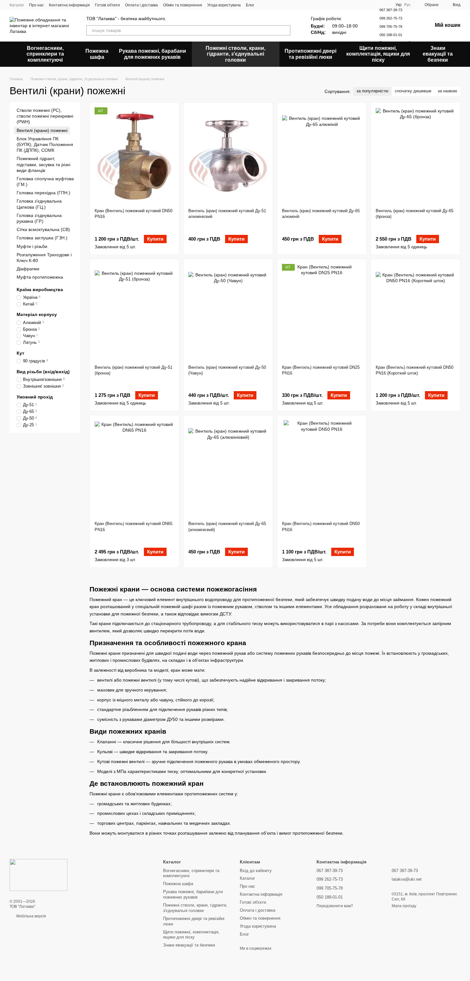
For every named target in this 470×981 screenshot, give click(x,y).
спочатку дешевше (413, 91)
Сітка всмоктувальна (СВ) (43, 229)
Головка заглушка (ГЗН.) (42, 237)
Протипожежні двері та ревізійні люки (310, 53)
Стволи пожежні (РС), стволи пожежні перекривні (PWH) (45, 116)
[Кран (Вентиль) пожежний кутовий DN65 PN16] (134, 468)
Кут (20, 353)
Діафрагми (28, 268)
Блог (250, 5)
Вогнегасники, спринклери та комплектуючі (45, 54)
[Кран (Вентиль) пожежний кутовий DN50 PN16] (134, 155)
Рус (407, 5)
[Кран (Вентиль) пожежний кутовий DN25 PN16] (322, 312)
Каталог (17, 5)
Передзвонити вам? (335, 906)
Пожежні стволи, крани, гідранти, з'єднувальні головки (235, 54)
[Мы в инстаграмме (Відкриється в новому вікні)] (270, 4)
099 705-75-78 (391, 26)
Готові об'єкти (107, 5)
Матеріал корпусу (37, 314)
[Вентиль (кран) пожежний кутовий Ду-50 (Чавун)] (228, 312)
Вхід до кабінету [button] (256, 870)
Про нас (36, 5)
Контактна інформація (69, 5)
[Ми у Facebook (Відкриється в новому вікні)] (263, 4)
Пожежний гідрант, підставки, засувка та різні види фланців (43, 164)
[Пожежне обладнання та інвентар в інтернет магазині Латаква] (38, 875)
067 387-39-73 (391, 10)
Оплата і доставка (141, 5)
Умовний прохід (35, 396)
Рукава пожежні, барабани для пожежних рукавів (152, 53)
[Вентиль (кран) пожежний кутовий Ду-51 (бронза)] (134, 312)
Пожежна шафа (96, 53)
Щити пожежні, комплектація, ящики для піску (378, 54)
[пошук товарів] (285, 30)
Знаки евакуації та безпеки (438, 54)
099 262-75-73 (391, 18)
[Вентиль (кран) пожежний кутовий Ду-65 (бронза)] (415, 155)
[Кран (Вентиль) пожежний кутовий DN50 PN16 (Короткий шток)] (415, 312)
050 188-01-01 (391, 35)
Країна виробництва (40, 289)
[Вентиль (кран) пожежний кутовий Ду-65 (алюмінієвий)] (228, 468)
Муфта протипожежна (40, 277)
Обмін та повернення (182, 5)
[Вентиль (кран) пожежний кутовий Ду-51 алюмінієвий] (228, 155)
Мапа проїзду (404, 906)
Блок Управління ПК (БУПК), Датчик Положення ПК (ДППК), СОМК (45, 144)
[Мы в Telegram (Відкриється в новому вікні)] (278, 4)
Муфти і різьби (32, 246)
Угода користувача (224, 5)
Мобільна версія (30, 916)
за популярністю (372, 91)
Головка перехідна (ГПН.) (43, 192)
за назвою (447, 91)
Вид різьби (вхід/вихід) (43, 371)
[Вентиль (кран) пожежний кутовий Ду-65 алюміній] (322, 155)
